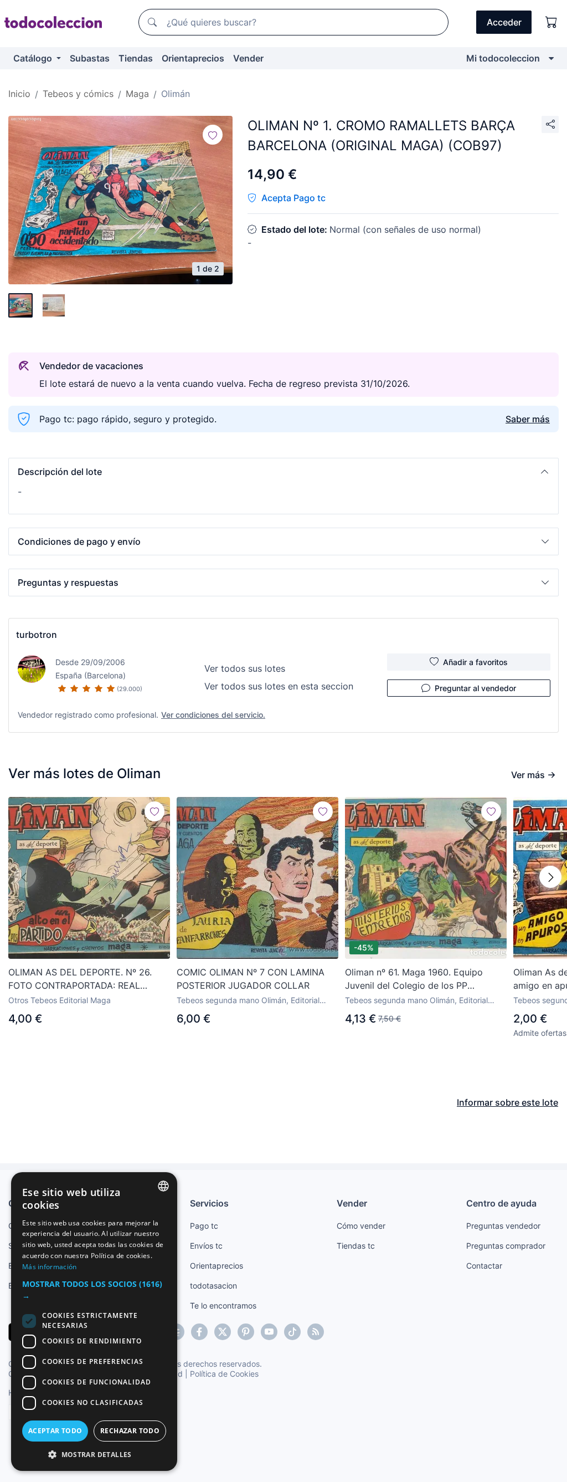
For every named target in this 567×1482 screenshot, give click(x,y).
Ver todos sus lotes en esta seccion (278, 686)
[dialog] (94, 1321)
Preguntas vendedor (503, 1225)
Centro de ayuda (501, 1203)
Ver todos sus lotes (244, 668)
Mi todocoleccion (503, 58)
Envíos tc (206, 1245)
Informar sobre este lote (507, 1102)
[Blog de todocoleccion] (315, 1331)
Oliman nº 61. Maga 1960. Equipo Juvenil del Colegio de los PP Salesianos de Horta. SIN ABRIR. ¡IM (419, 979)
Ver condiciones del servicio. (213, 714)
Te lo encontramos (223, 1305)
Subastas (90, 58)
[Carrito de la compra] (551, 22)
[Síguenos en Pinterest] (246, 1331)
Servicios (209, 1203)
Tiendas (135, 58)
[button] (283, 471)
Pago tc (204, 1225)
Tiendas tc (356, 1245)
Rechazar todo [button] (129, 1430)
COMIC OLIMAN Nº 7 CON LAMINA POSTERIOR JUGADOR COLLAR (250, 979)
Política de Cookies (224, 1373)
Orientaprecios (193, 58)
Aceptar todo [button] (55, 1430)
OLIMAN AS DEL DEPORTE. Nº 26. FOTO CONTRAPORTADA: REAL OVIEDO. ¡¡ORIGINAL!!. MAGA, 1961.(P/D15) (80, 979)
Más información (49, 1266)
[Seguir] (213, 135)
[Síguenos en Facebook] (199, 1331)
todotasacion (213, 1285)
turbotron (36, 634)
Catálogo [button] (33, 58)
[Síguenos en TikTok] (292, 1331)
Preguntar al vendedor (475, 688)
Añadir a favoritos (475, 662)
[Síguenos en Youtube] (269, 1331)
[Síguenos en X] (222, 1331)
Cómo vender (361, 1225)
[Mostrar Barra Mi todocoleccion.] (551, 58)
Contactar (484, 1265)
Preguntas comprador (505, 1245)
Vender (248, 58)
